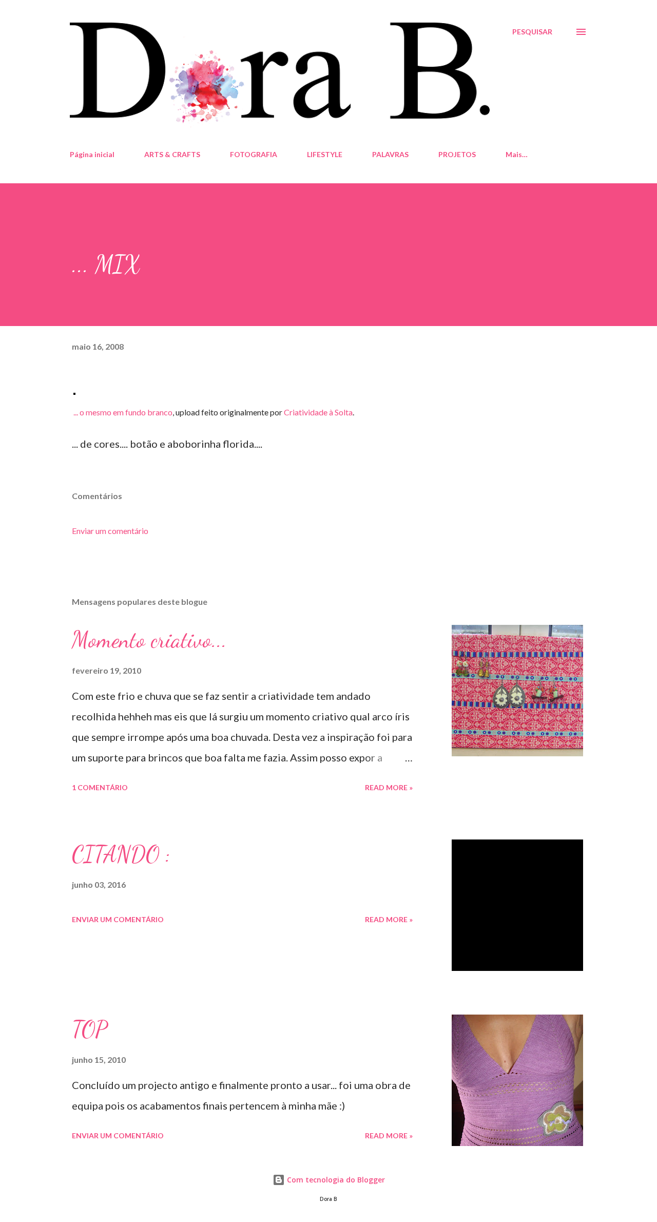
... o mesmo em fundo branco (122, 412)
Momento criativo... (149, 639)
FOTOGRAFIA (253, 154)
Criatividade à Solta (318, 412)
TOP (89, 1029)
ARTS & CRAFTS (172, 154)
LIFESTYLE (324, 154)
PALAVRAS (390, 154)
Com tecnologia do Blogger (335, 1180)
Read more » (389, 787)
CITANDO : (121, 854)
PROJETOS (457, 154)
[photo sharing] (74, 391)
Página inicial (92, 154)
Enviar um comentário (110, 531)
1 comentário (100, 787)
